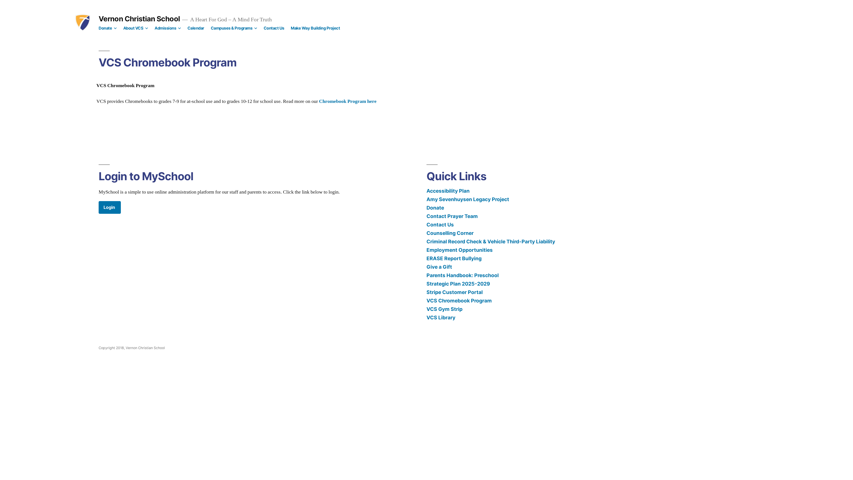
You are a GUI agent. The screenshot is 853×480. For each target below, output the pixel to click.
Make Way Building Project (315, 28)
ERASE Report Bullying (454, 258)
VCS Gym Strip (444, 309)
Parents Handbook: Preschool (462, 275)
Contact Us (274, 28)
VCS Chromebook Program (459, 301)
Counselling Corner (450, 233)
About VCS (133, 28)
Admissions (165, 28)
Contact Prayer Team (452, 216)
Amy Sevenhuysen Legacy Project (467, 199)
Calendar (195, 28)
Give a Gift (439, 267)
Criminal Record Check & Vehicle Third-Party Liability (490, 241)
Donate (105, 28)
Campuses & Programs (232, 28)
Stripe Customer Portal (454, 292)
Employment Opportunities (459, 250)
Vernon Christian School (139, 18)
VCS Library (440, 317)
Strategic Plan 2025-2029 (458, 284)
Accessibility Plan (448, 191)
